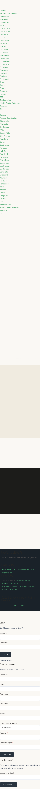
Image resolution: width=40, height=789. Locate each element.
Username (3, 633)
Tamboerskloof (6, 100)
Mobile (2, 714)
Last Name (4, 704)
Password (3, 643)
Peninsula (3, 43)
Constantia (4, 67)
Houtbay (3, 94)
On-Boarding (4, 22)
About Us (3, 106)
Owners (3, 10)
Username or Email (7, 773)
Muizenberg (4, 55)
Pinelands (3, 76)
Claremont (4, 70)
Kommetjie (4, 52)
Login (6, 654)
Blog (1, 109)
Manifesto (4, 19)
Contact (3, 37)
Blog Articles (5, 31)
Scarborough (4, 61)
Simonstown (4, 58)
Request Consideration (8, 13)
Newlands (3, 73)
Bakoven (3, 88)
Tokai (2, 82)
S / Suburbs (4, 64)
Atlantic (3, 85)
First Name (4, 694)
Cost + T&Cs (5, 28)
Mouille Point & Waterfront (10, 103)
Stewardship (4, 16)
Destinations (4, 40)
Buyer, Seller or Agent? (8, 723)
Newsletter (4, 34)
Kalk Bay (3, 46)
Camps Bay (4, 91)
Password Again (6, 743)
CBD (1, 97)
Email (2, 684)
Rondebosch (4, 79)
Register (7, 754)
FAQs (2, 25)
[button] (20, 112)
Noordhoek (4, 49)
